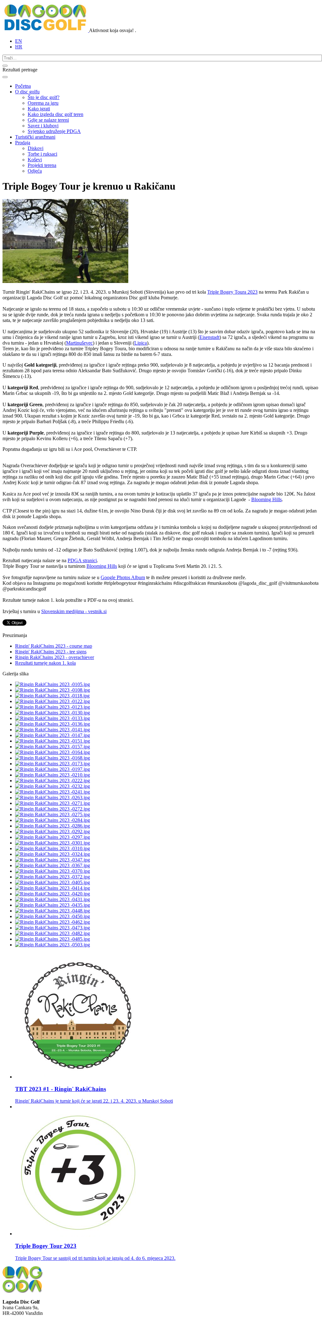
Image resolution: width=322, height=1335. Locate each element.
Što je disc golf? (43, 97)
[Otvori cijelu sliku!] (65, 281)
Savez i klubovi (43, 125)
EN (18, 41)
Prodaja (22, 142)
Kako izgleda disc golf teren (55, 114)
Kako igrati (39, 108)
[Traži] (5, 66)
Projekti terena (42, 165)
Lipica (140, 343)
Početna (23, 86)
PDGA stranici (82, 560)
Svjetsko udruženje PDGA (54, 131)
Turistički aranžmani (35, 137)
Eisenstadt (209, 337)
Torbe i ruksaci (42, 154)
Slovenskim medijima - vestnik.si (74, 611)
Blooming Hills (266, 499)
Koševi (35, 159)
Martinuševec (79, 343)
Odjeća (35, 171)
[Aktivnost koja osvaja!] (46, 30)
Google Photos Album (123, 577)
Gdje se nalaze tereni (48, 120)
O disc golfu (27, 91)
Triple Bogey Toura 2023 (232, 292)
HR (18, 46)
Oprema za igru (43, 103)
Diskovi (35, 148)
